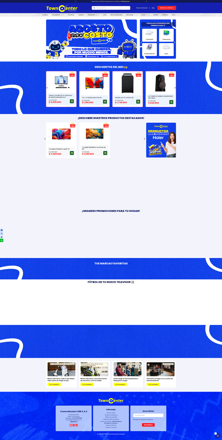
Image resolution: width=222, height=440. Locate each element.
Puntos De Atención (142, 8)
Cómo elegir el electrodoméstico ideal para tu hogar (126, 379)
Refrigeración (91, 14)
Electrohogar (129, 14)
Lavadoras (81, 14)
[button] (75, 1)
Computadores (56, 14)
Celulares (45, 14)
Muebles (155, 14)
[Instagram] (1, 233)
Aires (166, 54)
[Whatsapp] (1, 240)
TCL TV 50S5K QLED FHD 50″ (92, 97)
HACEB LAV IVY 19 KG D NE (124, 97)
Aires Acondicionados (116, 14)
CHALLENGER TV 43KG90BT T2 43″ (94, 313)
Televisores (71, 14)
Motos (174, 14)
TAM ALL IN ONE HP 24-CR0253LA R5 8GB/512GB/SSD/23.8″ (60, 96)
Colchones (165, 14)
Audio (104, 14)
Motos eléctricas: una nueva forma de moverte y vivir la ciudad (93, 379)
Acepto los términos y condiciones (144, 419)
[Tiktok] (1, 237)
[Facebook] (1, 230)
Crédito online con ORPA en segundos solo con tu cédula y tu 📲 (111, 1)
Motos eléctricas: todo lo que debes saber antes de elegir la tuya (61, 379)
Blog (153, 8)
